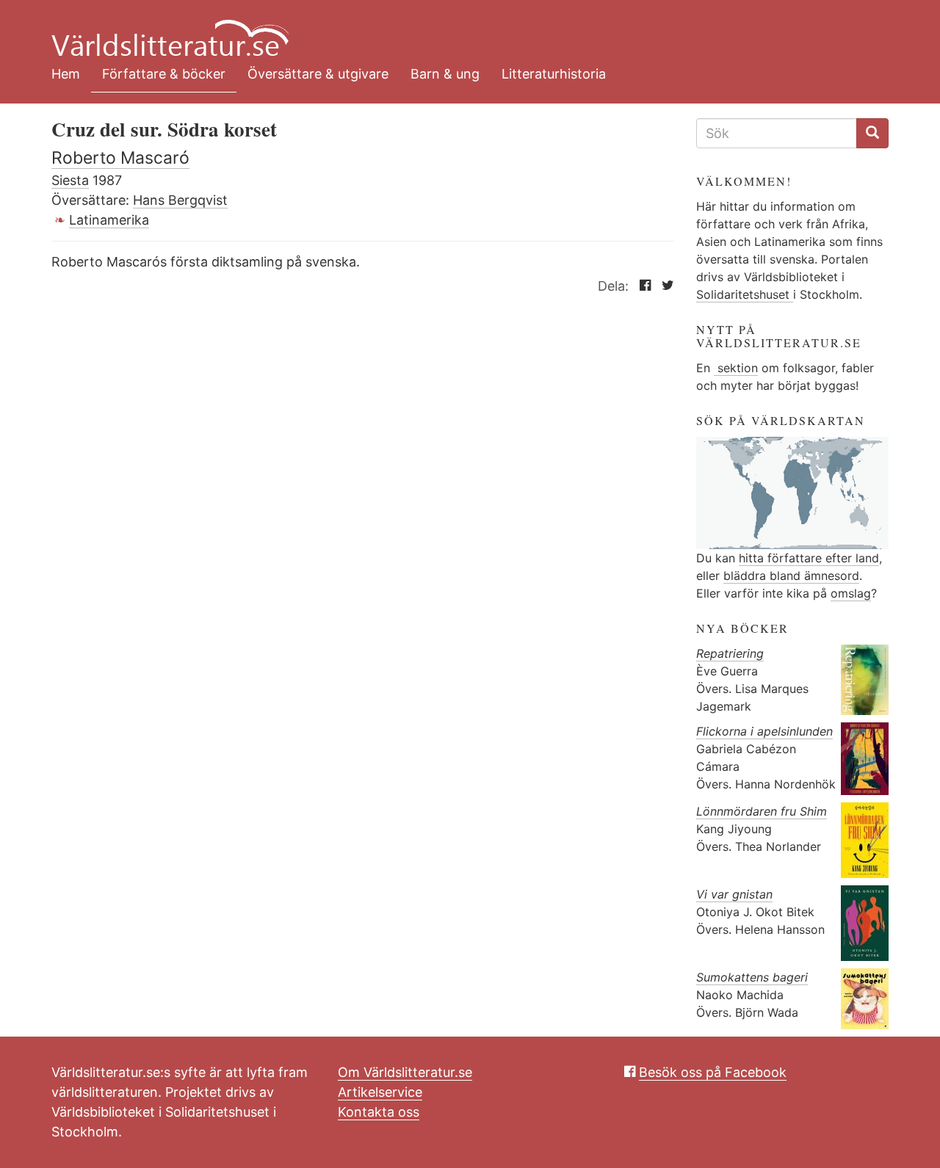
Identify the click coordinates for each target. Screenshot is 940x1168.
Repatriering (730, 653)
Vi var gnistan (734, 894)
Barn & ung (445, 73)
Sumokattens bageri (752, 977)
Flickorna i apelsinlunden (764, 731)
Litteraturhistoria (554, 73)
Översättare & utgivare (317, 73)
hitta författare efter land (809, 558)
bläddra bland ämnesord (791, 575)
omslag (851, 593)
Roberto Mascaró (120, 158)
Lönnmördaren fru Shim (761, 811)
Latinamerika (109, 220)
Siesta (70, 180)
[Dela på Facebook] (641, 286)
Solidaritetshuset (744, 294)
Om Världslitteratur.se (405, 1072)
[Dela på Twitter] (664, 286)
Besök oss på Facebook (713, 1072)
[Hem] (459, 29)
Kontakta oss (378, 1112)
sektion (736, 367)
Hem (65, 73)
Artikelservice (380, 1092)
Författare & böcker (163, 73)
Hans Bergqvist (180, 200)
